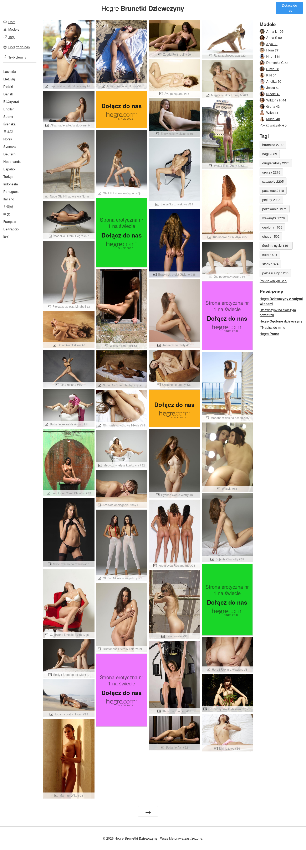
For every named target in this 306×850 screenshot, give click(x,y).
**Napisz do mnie (272, 327)
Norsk (7, 139)
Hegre (142, 8)
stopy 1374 (270, 263)
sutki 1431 (269, 254)
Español (9, 169)
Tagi (11, 36)
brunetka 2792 (273, 144)
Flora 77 (272, 50)
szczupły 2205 (273, 181)
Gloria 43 (273, 106)
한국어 (8, 206)
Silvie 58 (272, 68)
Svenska (9, 146)
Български (11, 229)
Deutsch (9, 154)
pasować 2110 (273, 190)
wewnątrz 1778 (273, 218)
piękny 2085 (271, 199)
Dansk (8, 94)
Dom (11, 21)
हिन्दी (6, 236)
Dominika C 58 (277, 62)
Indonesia (10, 184)
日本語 (8, 131)
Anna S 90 (274, 37)
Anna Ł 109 (275, 31)
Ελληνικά (11, 101)
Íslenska (9, 124)
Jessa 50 (273, 87)
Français (9, 221)
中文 (6, 214)
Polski (8, 86)
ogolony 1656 (272, 227)
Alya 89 (271, 43)
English (9, 109)
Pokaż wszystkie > (273, 125)
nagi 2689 (269, 153)
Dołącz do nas (289, 8)
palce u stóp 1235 (275, 273)
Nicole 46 (273, 93)
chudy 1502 (271, 236)
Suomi (8, 116)
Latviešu (9, 71)
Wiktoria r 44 (276, 100)
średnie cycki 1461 (276, 245)
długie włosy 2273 (276, 163)
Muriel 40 (273, 118)
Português (11, 191)
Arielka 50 (273, 81)
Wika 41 (272, 112)
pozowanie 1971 (274, 208)
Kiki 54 (271, 75)
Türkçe (8, 176)
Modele (13, 29)
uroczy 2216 (271, 172)
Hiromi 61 (273, 56)
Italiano (8, 199)
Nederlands (12, 161)
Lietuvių (9, 79)
